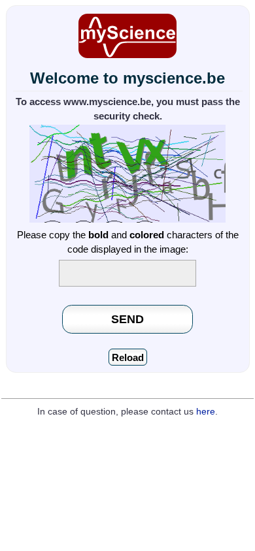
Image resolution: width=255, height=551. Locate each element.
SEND (127, 319)
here (205, 412)
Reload (128, 357)
